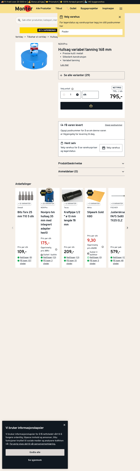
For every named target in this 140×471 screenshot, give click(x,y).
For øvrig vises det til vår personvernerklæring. (33, 444)
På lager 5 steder (94, 262)
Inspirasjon (108, 8)
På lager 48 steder (118, 262)
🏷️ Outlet (71, 8)
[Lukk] (64, 425)
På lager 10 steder (71, 262)
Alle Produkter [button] (43, 8)
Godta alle (35, 452)
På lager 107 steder (25, 262)
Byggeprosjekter (89, 8)
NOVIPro (62, 44)
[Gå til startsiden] (24, 8)
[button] (91, 75)
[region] (35, 445)
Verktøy (19, 37)
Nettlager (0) (96, 257)
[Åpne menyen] (121, 8)
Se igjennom (35, 460)
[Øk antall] (77, 95)
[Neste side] (12, 228)
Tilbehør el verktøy (36, 37)
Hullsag (54, 37)
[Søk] (18, 20)
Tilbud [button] (59, 8)
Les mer (64, 65)
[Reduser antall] (64, 95)
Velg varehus (113, 147)
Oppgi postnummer (113, 125)
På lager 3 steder (47, 262)
